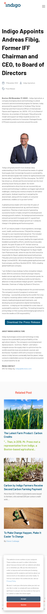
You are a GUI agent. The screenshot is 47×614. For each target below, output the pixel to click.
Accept (23, 599)
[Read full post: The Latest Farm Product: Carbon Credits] (23, 428)
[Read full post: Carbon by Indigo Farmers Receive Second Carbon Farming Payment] (23, 481)
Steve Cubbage (12, 541)
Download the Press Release (23, 322)
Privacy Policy (11, 581)
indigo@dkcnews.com (23, 369)
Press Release (10, 89)
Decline (23, 605)
